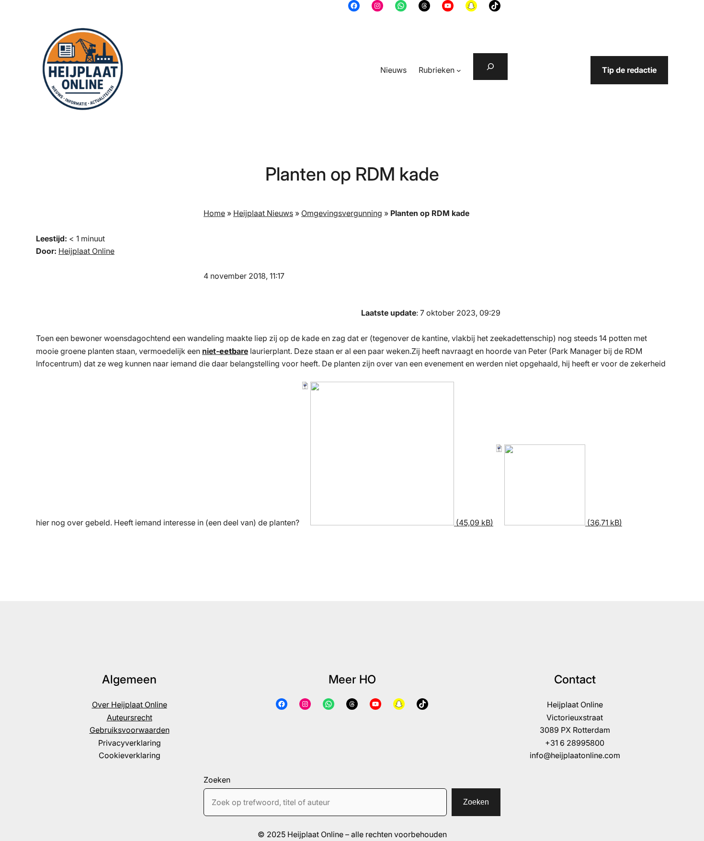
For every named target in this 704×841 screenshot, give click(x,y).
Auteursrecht (129, 717)
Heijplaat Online (86, 251)
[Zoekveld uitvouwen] (490, 66)
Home (214, 213)
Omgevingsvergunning (341, 213)
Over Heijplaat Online (129, 704)
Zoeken (217, 779)
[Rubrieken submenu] (458, 70)
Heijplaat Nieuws (263, 213)
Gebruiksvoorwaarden (130, 730)
